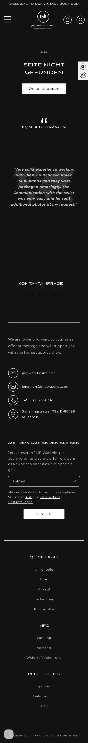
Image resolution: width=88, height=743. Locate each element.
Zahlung (44, 638)
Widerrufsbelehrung (44, 658)
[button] (7, 20)
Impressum (44, 686)
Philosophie (44, 609)
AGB (28, 497)
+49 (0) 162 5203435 (32, 401)
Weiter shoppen (44, 89)
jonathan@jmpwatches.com (38, 390)
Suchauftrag (44, 599)
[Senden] (75, 481)
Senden (44, 514)
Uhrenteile (44, 569)
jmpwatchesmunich (32, 374)
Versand (44, 648)
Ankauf (44, 589)
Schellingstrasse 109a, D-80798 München (41, 414)
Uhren (43, 579)
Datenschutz (44, 696)
